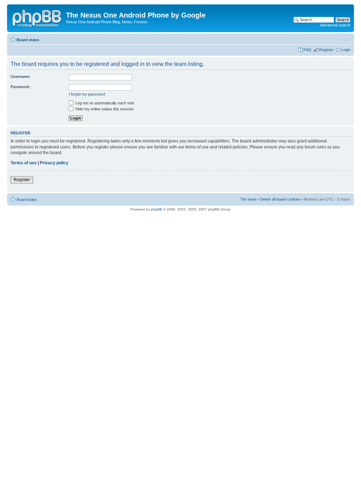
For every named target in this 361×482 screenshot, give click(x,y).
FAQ (307, 50)
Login (345, 50)
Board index (28, 40)
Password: (20, 87)
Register (326, 50)
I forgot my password (87, 94)
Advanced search (335, 25)
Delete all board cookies (280, 199)
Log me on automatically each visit (104, 103)
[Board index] (37, 17)
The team (248, 199)
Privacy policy (54, 162)
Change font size (345, 38)
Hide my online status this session (104, 109)
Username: (21, 76)
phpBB (156, 209)
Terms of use (24, 162)
